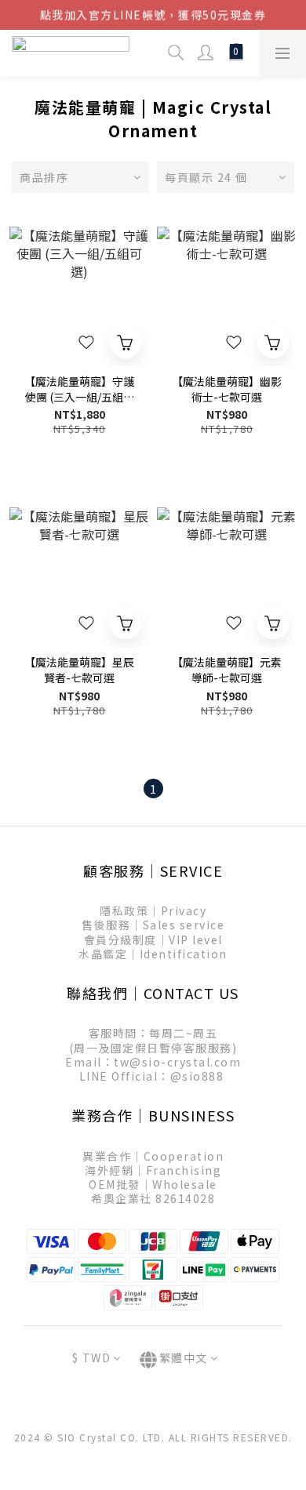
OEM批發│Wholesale (153, 1184)
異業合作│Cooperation (153, 1156)
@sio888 (197, 1076)
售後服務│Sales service (153, 924)
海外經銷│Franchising (153, 1170)
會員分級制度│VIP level (153, 939)
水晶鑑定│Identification (153, 953)
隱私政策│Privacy (153, 910)
